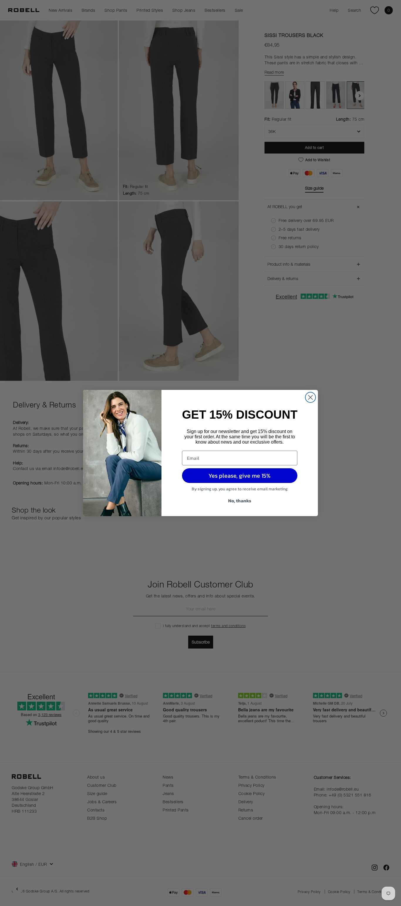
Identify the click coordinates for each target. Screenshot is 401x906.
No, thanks (239, 500)
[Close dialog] (310, 397)
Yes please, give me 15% (239, 475)
